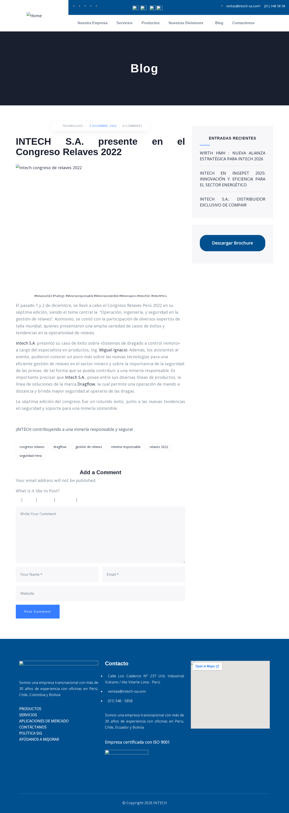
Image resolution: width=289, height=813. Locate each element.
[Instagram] (254, 741)
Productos (151, 23)
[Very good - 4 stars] (67, 499)
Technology (73, 126)
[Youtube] (236, 741)
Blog (219, 23)
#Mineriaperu (128, 296)
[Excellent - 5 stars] (90, 499)
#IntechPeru (159, 296)
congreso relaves (31, 447)
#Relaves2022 (43, 296)
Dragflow (86, 384)
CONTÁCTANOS (33, 727)
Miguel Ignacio (113, 350)
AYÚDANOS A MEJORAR (39, 739)
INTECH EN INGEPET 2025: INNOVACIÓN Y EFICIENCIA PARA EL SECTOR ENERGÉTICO (232, 178)
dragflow (60, 447)
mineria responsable (126, 447)
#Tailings (58, 296)
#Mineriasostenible (106, 296)
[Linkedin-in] (199, 741)
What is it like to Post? (38, 490)
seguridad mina (30, 455)
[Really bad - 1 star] (18, 499)
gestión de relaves (88, 447)
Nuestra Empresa (92, 23)
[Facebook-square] (217, 741)
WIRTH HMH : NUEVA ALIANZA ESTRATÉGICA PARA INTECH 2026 (232, 155)
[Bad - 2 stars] (30, 499)
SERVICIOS (28, 714)
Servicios (125, 23)
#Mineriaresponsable (79, 296)
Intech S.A (25, 343)
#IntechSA (143, 296)
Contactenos (243, 23)
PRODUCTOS (30, 708)
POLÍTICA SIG (30, 733)
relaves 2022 (159, 447)
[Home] (34, 15)
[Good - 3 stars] (46, 499)
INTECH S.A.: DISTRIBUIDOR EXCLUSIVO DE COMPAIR (232, 202)
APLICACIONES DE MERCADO (44, 720)
